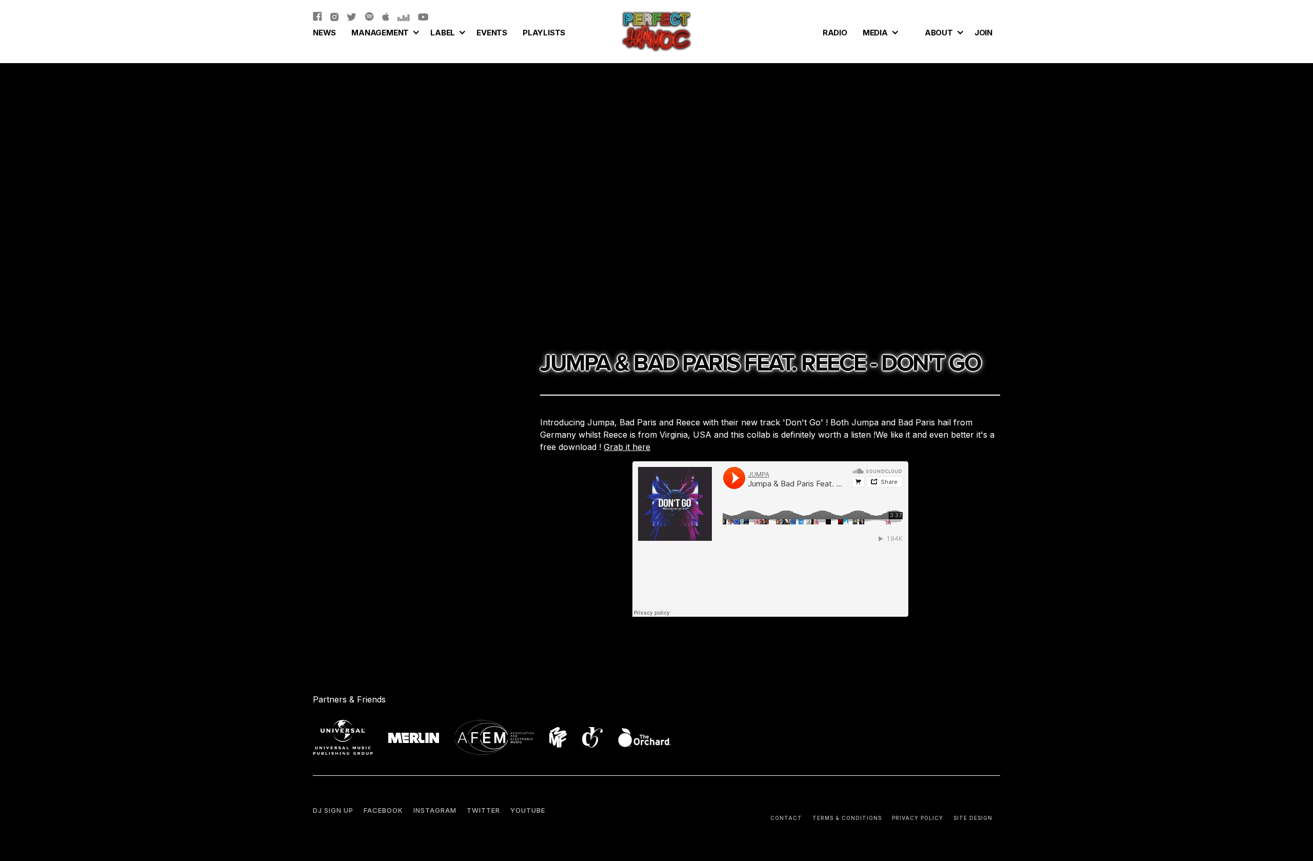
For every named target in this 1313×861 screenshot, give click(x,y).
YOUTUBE (527, 810)
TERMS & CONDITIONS (847, 818)
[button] (383, 31)
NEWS (324, 32)
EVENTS (491, 32)
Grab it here (627, 447)
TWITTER (483, 810)
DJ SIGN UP (333, 810)
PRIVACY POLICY (917, 818)
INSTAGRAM (434, 810)
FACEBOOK (383, 810)
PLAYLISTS (544, 32)
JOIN (983, 32)
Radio (835, 32)
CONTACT (786, 818)
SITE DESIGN (972, 818)
